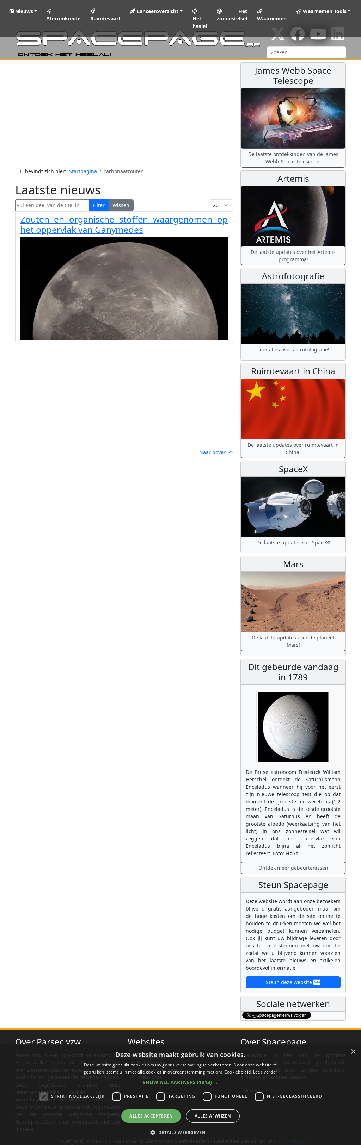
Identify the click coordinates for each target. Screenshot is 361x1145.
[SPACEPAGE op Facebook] (297, 37)
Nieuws (23, 11)
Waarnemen (272, 18)
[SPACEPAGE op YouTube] (318, 37)
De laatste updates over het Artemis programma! (293, 256)
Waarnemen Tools (324, 11)
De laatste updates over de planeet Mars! (293, 641)
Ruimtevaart (105, 18)
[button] (180, 1082)
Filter (99, 205)
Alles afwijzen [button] (213, 1116)
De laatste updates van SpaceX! (293, 542)
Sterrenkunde (63, 18)
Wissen (120, 205)
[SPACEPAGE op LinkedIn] (337, 37)
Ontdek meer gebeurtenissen (293, 867)
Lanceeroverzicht (156, 11)
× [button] (353, 1052)
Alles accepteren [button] (151, 1116)
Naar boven (213, 452)
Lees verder (265, 1072)
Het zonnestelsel (232, 15)
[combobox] (306, 52)
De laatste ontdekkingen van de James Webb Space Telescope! (293, 158)
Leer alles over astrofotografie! (293, 349)
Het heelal (199, 22)
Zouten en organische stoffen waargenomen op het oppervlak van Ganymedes (124, 224)
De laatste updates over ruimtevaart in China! (293, 449)
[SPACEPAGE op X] (277, 37)
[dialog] (180, 1094)
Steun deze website (289, 982)
